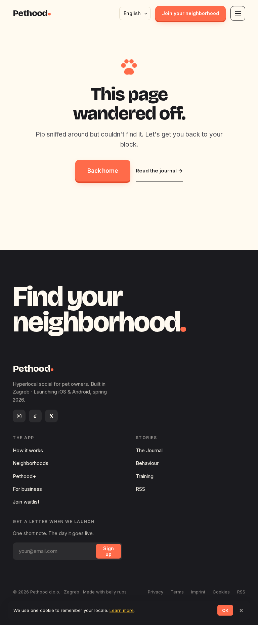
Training (145, 476)
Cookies (221, 591)
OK (225, 610)
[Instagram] (19, 416)
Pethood (30, 13)
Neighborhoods (30, 463)
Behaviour (147, 463)
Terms (177, 591)
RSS (140, 489)
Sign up (108, 551)
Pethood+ (24, 476)
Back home (102, 170)
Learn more (122, 610)
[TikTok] (35, 416)
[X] (51, 416)
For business (27, 489)
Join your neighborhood (190, 13)
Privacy (155, 591)
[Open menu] (237, 13)
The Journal (149, 450)
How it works (28, 450)
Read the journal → (159, 170)
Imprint (198, 591)
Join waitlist (26, 502)
